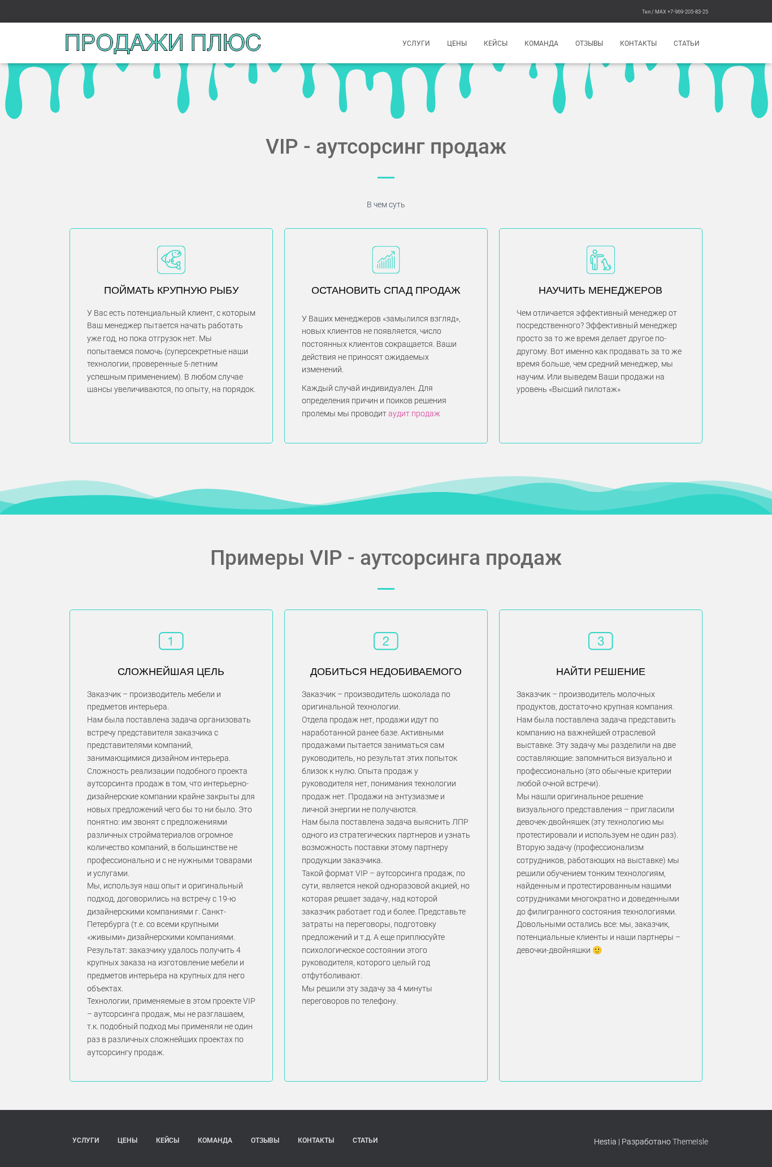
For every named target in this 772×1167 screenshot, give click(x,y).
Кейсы (496, 43)
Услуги (416, 43)
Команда (541, 43)
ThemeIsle (690, 1141)
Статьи (687, 43)
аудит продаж (414, 413)
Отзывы (589, 43)
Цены (457, 43)
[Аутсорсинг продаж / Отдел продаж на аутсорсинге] (162, 43)
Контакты (638, 43)
